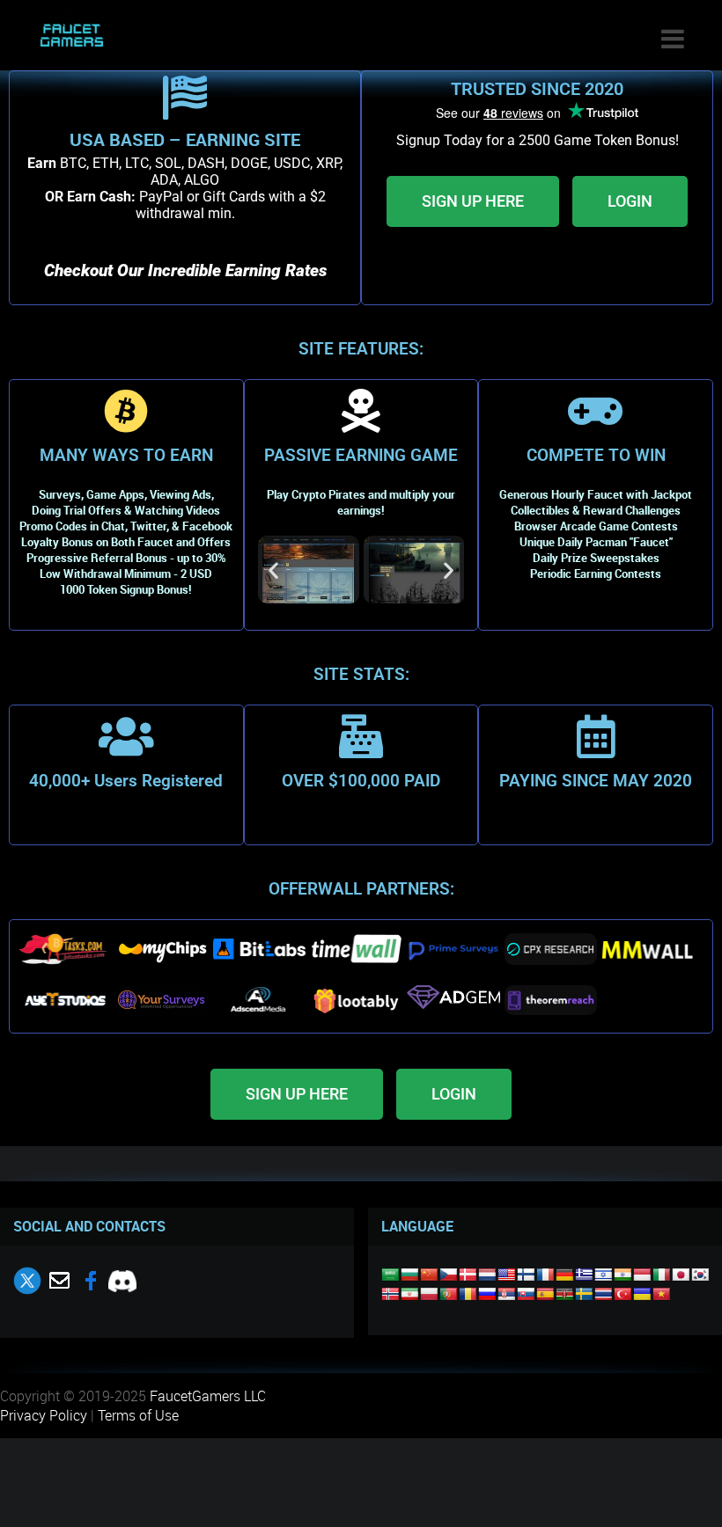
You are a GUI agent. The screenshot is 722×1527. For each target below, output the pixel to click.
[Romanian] (467, 1294)
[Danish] (467, 1275)
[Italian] (661, 1275)
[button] (273, 570)
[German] (564, 1275)
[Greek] (584, 1275)
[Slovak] (525, 1294)
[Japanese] (680, 1275)
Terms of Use (138, 1415)
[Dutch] (487, 1275)
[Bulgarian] (409, 1275)
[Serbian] (506, 1294)
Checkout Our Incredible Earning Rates (185, 271)
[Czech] (448, 1275)
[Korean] (700, 1275)
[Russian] (487, 1294)
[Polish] (429, 1294)
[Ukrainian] (642, 1294)
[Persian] (409, 1294)
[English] (506, 1275)
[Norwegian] (390, 1294)
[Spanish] (545, 1294)
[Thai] (603, 1294)
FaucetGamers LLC (208, 1396)
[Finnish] (525, 1275)
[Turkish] (622, 1294)
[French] (545, 1275)
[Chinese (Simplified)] (429, 1275)
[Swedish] (584, 1294)
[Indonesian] (642, 1275)
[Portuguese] (448, 1294)
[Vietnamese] (661, 1294)
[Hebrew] (603, 1275)
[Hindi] (622, 1275)
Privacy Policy (43, 1415)
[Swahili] (564, 1294)
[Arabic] (390, 1275)
